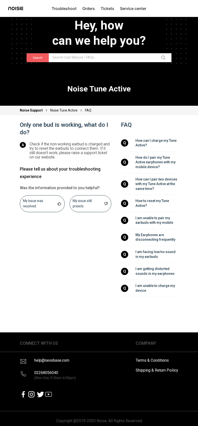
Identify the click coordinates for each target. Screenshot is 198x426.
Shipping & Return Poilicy (157, 370)
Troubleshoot (64, 8)
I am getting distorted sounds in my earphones (155, 271)
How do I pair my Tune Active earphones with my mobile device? (155, 162)
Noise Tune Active (64, 110)
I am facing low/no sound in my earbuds (155, 254)
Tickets (107, 8)
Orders (88, 8)
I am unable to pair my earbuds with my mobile (154, 220)
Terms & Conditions (152, 360)
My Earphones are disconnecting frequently (155, 237)
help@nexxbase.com (51, 360)
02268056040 (55, 375)
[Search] (164, 57)
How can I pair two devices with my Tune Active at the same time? (156, 184)
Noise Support (31, 110)
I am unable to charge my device (155, 288)
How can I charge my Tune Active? (156, 143)
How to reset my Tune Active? (152, 203)
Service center (133, 8)
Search (37, 58)
